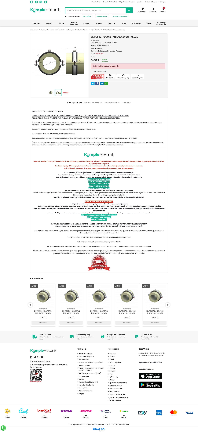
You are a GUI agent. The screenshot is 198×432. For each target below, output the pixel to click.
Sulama (112, 371)
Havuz (112, 380)
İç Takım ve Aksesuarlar (118, 383)
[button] (152, 10)
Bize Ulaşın (144, 349)
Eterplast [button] (36, 23)
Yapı (111, 374)
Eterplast (113, 353)
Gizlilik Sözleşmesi (85, 353)
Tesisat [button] (49, 23)
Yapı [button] (124, 23)
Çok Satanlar (102, 16)
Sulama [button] (111, 23)
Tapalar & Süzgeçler (117, 394)
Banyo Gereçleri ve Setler (119, 397)
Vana (112, 359)
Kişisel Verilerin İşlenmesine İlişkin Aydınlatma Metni (91, 369)
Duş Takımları (115, 391)
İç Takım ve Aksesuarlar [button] (161, 23)
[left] (30, 304)
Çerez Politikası (84, 365)
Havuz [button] (149, 23)
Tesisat (112, 356)
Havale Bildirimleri (110, 2)
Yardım (139, 2)
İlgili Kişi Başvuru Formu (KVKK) (90, 373)
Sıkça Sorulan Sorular (127, 2)
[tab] (74, 102)
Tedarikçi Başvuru (151, 2)
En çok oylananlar (120, 16)
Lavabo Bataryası (116, 388)
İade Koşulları (84, 376)
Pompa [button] (86, 23)
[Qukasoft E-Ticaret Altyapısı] (99, 429)
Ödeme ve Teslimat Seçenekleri (91, 362)
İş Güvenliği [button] (136, 23)
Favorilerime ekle (99, 72)
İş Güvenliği (114, 377)
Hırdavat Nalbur (115, 400)
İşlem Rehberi (84, 359)
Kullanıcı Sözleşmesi (86, 356)
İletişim (162, 2)
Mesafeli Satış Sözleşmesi (88, 382)
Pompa (112, 365)
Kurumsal (81, 349)
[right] (168, 304)
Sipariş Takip (96, 2)
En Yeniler (87, 16)
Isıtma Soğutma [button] (74, 23)
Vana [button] (61, 23)
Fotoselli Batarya (116, 386)
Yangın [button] (99, 23)
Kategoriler (113, 349)
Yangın (112, 368)
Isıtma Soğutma (115, 362)
